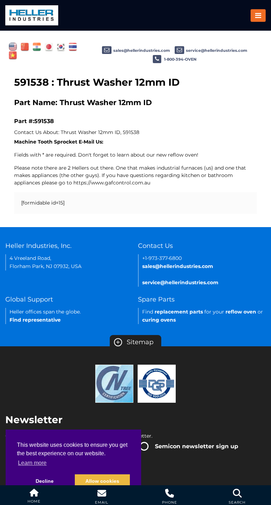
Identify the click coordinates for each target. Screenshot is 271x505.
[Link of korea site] (61, 46)
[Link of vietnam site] (13, 55)
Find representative (35, 320)
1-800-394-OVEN (180, 59)
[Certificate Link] (114, 383)
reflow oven (240, 312)
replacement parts (179, 312)
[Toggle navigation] (258, 15)
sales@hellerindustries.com (141, 50)
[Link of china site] (25, 46)
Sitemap (134, 342)
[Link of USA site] (13, 46)
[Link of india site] (37, 46)
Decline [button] (45, 481)
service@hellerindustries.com (216, 50)
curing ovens (159, 320)
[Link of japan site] (49, 46)
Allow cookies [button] (102, 481)
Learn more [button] (32, 463)
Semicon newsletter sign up (196, 446)
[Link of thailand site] (73, 46)
